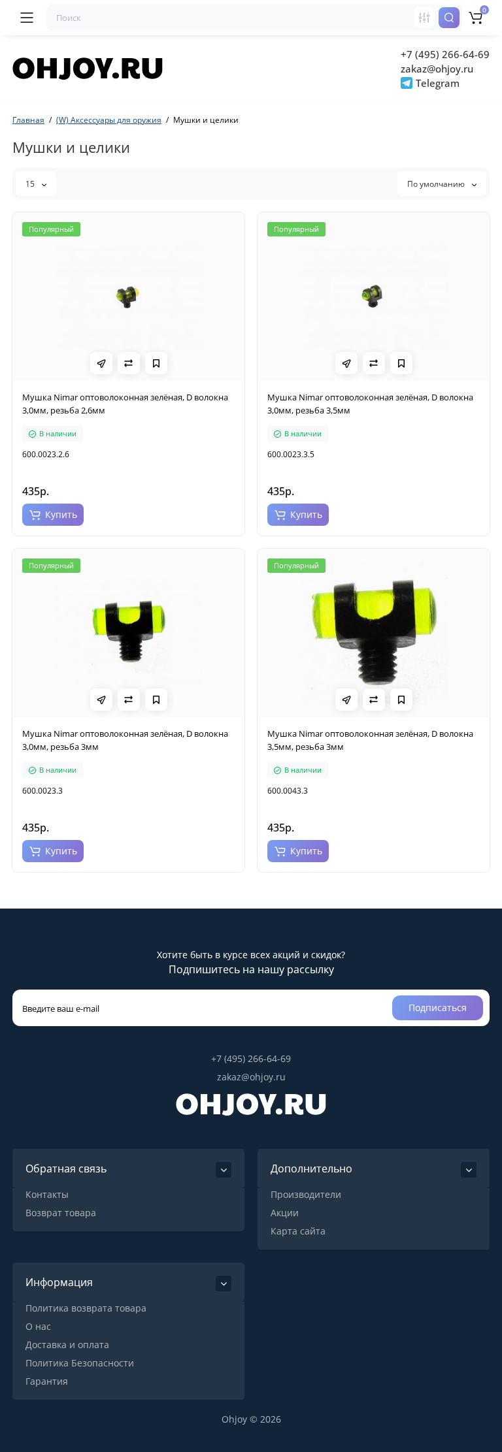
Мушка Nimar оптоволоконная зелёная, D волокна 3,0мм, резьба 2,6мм (125, 403)
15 (31, 183)
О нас (38, 1326)
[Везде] (424, 17)
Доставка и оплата (67, 1344)
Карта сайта (298, 1231)
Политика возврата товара (85, 1308)
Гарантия (46, 1381)
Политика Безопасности (79, 1363)
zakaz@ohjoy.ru (437, 68)
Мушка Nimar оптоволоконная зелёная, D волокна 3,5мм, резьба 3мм (370, 740)
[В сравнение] (129, 363)
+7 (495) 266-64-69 (445, 54)
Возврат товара (60, 1212)
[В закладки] (156, 363)
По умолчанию (437, 183)
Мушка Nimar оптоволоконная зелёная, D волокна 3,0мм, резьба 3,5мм (370, 403)
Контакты (47, 1194)
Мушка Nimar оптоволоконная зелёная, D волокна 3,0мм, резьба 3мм (125, 740)
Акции (285, 1212)
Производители (306, 1194)
